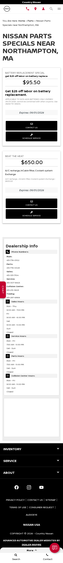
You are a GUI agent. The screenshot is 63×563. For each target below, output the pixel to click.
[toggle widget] (55, 548)
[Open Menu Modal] (59, 8)
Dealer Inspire (31, 544)
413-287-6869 (13, 297)
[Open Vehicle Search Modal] (51, 8)
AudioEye (31, 514)
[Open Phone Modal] (28, 8)
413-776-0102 (13, 260)
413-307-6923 (13, 282)
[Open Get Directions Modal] (35, 8)
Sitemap (51, 499)
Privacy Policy (15, 499)
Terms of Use (17, 507)
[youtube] (41, 487)
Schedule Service (31, 138)
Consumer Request (41, 507)
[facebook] (16, 487)
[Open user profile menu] (43, 9)
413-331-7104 (12, 275)
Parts (31, 20)
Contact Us (31, 127)
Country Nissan (44, 533)
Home (21, 20)
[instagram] (29, 487)
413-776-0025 (13, 267)
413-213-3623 (13, 290)
